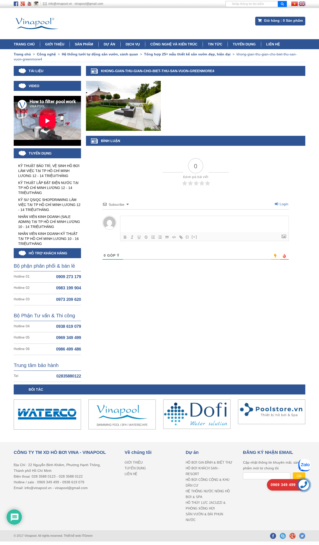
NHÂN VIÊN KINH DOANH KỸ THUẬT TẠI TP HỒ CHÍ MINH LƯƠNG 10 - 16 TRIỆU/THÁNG (48, 239)
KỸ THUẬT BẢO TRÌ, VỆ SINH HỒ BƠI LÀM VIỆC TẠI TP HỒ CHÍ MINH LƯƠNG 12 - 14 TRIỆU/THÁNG (49, 171)
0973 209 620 (68, 299)
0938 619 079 (68, 326)
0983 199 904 (68, 288)
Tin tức (215, 44)
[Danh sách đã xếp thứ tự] (153, 237)
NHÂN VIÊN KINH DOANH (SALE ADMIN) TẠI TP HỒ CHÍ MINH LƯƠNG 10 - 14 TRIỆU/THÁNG (49, 222)
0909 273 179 (68, 276)
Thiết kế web (73, 536)
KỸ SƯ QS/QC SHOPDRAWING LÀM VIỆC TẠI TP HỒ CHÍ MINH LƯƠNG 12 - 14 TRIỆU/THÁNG (49, 205)
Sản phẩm (84, 44)
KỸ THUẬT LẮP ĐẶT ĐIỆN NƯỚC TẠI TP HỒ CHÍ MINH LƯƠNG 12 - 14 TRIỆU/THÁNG (48, 188)
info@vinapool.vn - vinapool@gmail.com (75, 3)
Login (283, 204)
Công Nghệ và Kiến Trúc (173, 44)
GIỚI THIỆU (54, 44)
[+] (194, 237)
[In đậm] (125, 237)
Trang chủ (24, 44)
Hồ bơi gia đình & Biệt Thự (209, 462)
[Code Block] (173, 237)
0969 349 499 (68, 337)
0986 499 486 (68, 349)
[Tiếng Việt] (294, 3)
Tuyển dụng (244, 44)
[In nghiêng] (132, 237)
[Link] (180, 237)
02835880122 (68, 376)
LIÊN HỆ (273, 44)
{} (187, 237)
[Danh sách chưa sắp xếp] (160, 237)
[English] (302, 3)
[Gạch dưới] (139, 237)
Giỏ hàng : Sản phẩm (283, 20)
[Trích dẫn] (166, 237)
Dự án (109, 44)
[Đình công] (146, 237)
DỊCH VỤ (133, 44)
